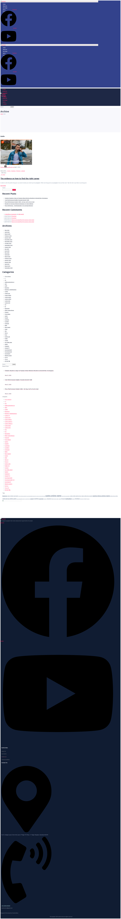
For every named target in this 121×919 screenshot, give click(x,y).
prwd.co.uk (7, 337)
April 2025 (7, 255)
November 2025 (8, 242)
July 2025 (7, 249)
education (49, 498)
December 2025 (8, 240)
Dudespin (45, 498)
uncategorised (8, 350)
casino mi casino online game (40, 496)
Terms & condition (5, 759)
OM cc (6, 333)
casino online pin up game (86, 496)
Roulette (73, 498)
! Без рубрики (8, 276)
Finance (6, 312)
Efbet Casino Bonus (9, 310)
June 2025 (7, 251)
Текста (6, 359)
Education (7, 308)
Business (2, 167)
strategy (77, 499)
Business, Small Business (10, 290)
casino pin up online (114, 496)
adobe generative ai (9, 282)
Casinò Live (7, 293)
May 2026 (7, 230)
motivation (68, 499)
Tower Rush (82, 498)
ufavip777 (7, 348)
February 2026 (8, 236)
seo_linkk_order (8, 342)
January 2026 (8, 238)
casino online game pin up (75, 496)
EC (5, 307)
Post (6, 335)
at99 (6, 286)
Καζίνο (6, 357)
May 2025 (7, 253)
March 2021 (7, 266)
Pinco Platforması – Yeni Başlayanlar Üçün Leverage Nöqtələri (19, 206)
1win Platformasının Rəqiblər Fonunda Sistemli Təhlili (17, 200)
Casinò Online (8, 295)
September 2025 (8, 245)
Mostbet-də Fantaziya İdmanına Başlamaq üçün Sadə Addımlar (19, 204)
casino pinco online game (101, 496)
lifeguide (63, 498)
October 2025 (8, 243)
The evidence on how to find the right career (20, 178)
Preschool (14, 216)
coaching (36, 499)
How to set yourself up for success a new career (23, 220)
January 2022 (8, 262)
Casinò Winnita (27, 498)
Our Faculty (4, 753)
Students (7, 346)
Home (2, 114)
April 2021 (7, 264)
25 (5, 280)
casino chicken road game (12, 496)
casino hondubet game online (31, 496)
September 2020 (8, 268)
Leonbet (7, 322)
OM (5, 331)
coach (32, 499)
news (6, 329)
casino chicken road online (23, 496)
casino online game (53, 495)
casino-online (8, 299)
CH (5, 305)
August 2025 (8, 247)
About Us (3, 751)
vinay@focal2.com (10, 167)
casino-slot (7, 303)
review (6, 341)
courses (41, 499)
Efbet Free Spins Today (54, 498)
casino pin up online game (9, 499)
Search (3, 187)
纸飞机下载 (7, 361)
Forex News (7, 314)
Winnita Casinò (8, 356)
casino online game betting (66, 496)
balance (4, 496)
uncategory (7, 354)
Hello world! (21, 214)
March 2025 (7, 257)
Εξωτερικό (87, 498)
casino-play (7, 301)
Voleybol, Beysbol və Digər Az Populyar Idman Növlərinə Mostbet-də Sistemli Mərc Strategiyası (26, 198)
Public (6, 339)
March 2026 (7, 234)
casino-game (8, 297)
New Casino (7, 327)
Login (2, 95)
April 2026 (7, 232)
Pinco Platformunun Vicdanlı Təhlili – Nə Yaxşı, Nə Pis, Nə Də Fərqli (19, 202)
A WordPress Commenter (11, 214)
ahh (6, 284)
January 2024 (8, 260)
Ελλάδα (85, 498)
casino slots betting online (21, 498)
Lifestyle (7, 324)
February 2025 (8, 258)
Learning (7, 320)
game (6, 316)
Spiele (6, 344)
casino (6, 292)
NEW (6, 325)
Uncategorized (8, 352)
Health (6, 318)
